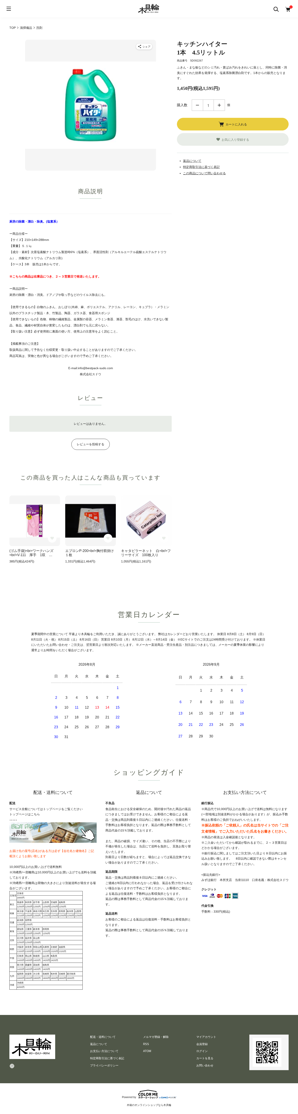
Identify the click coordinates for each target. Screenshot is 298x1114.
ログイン (202, 1051)
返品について (192, 161)
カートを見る (204, 1058)
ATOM (147, 1051)
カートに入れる (236, 124)
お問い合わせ (204, 1065)
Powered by (129, 1097)
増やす (219, 105)
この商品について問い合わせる (204, 173)
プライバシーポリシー (104, 1065)
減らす (197, 105)
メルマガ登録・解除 (156, 1037)
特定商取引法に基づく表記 (201, 167)
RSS (146, 1044)
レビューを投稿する (90, 444)
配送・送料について (103, 1037)
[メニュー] (8, 8)
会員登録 (202, 1044)
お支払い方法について (104, 1051)
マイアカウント (206, 1037)
